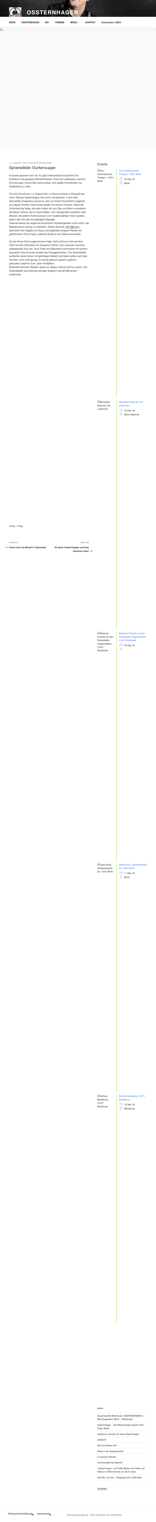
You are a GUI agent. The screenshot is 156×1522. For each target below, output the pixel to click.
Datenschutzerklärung (77, 1514)
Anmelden (102, 1488)
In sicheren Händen (106, 1456)
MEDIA (73, 22)
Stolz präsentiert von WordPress (106, 1514)
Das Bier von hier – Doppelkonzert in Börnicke (119, 1477)
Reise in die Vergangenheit (110, 1451)
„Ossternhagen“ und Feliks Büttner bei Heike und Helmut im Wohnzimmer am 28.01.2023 (121, 1470)
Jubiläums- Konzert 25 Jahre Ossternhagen (118, 1434)
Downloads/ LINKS (111, 22)
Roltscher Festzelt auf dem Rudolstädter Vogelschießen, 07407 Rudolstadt (133, 637)
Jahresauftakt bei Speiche (109, 1462)
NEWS (12, 22)
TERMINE (59, 22)
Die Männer (72, 226)
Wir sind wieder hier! (107, 1445)
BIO (47, 22)
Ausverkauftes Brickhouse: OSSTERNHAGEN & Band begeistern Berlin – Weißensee (120, 1417)
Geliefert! (101, 1439)
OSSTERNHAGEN (30, 22)
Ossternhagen (52, 12)
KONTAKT (90, 22)
